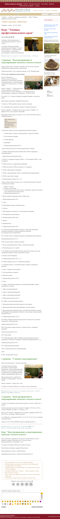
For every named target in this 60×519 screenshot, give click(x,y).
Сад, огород (44, 4)
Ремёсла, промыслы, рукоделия (13, 4)
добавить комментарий (37, 506)
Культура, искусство (34, 4)
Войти (16, 14)
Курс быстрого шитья (11, 472)
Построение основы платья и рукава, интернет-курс (20, 478)
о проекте (47, 10)
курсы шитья (12, 21)
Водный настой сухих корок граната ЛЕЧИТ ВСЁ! (51, 25)
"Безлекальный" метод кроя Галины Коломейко (19, 462)
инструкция (54, 10)
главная (35, 10)
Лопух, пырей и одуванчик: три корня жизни (51, 37)
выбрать (4, 506)
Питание (25, 4)
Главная (4, 17)
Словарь (37, 5)
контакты (41, 10)
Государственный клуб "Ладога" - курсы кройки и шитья (22, 471)
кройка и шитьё (22, 21)
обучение (4, 21)
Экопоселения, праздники (26, 5)
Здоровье (51, 4)
